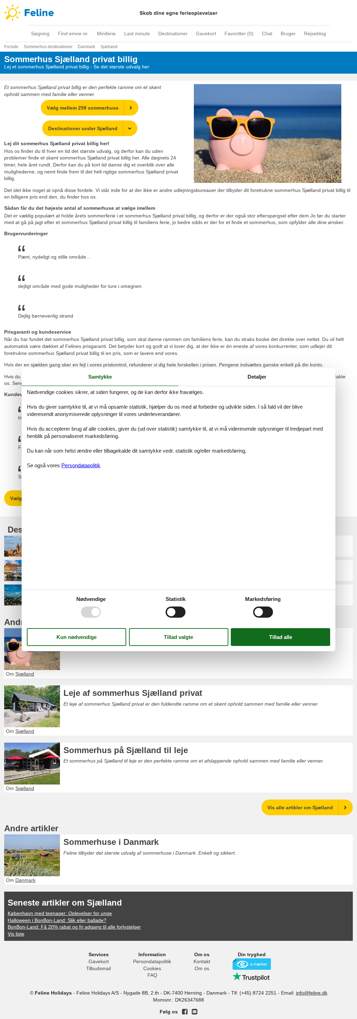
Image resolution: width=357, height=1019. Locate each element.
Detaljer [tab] (257, 377)
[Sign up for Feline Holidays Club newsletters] (194, 1011)
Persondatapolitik (152, 961)
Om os (202, 968)
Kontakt (201, 961)
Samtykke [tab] (100, 377)
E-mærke (252, 964)
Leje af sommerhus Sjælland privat (132, 693)
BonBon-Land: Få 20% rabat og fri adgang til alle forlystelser (74, 927)
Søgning (40, 33)
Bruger (288, 33)
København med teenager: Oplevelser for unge (60, 913)
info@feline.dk (311, 993)
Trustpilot (252, 976)
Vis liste (16, 934)
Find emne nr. (73, 33)
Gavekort (206, 33)
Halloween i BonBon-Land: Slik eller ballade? (57, 920)
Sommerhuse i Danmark (111, 842)
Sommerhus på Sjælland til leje (125, 750)
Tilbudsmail (98, 968)
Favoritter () (239, 33)
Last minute (137, 33)
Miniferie (106, 33)
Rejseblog (315, 33)
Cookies (152, 968)
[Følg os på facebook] (185, 1011)
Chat (267, 33)
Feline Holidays (178, 12)
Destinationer (173, 33)
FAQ (152, 975)
